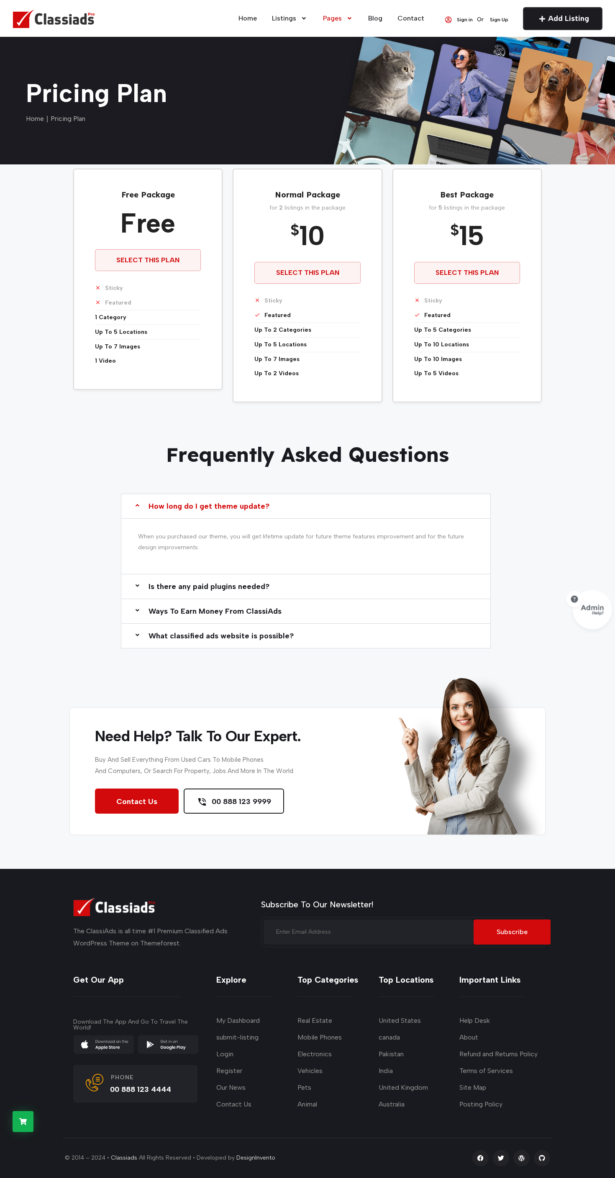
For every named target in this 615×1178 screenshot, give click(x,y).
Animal (307, 1104)
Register (229, 1071)
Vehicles (310, 1071)
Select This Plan (147, 260)
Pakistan (391, 1054)
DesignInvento (255, 1157)
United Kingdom (403, 1087)
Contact (410, 18)
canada (389, 1037)
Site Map (472, 1087)
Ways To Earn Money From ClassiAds (215, 611)
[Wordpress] (521, 1158)
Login (224, 1054)
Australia (392, 1104)
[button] (305, 506)
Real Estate (314, 1020)
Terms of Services (486, 1071)
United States (400, 1020)
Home (35, 119)
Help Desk (474, 1020)
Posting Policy (480, 1104)
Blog (375, 18)
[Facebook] (480, 1158)
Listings (284, 18)
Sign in (465, 19)
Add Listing (568, 18)
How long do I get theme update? (209, 506)
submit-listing (237, 1037)
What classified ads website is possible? (221, 635)
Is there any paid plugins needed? (209, 586)
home (247, 18)
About (468, 1037)
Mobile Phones (319, 1037)
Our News (231, 1087)
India (386, 1071)
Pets (304, 1087)
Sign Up (499, 19)
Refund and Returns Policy (498, 1054)
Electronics (314, 1054)
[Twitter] (501, 1158)
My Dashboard (238, 1020)
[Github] (542, 1158)
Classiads (124, 1157)
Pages (332, 18)
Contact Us (136, 801)
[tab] (306, 542)
